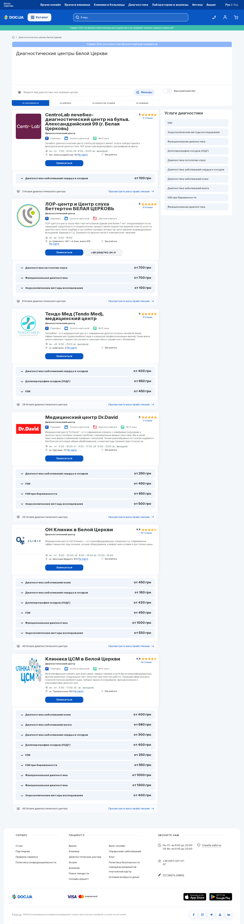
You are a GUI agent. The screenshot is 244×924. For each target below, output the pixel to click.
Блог (112, 856)
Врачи (72, 845)
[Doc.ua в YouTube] (220, 914)
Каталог (42, 17)
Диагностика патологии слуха (186, 160)
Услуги (73, 862)
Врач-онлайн (117, 845)
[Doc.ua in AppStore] (194, 897)
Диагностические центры (85, 856)
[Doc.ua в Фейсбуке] (193, 914)
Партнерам (23, 851)
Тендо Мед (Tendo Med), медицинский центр (74, 316)
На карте (83, 154)
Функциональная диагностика (186, 141)
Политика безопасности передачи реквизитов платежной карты (124, 867)
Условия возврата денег (124, 877)
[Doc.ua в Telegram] (211, 914)
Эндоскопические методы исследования (194, 132)
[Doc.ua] (14, 17)
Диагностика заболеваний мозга (188, 188)
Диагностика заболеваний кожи (188, 178)
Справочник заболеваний (125, 851)
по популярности (30, 103)
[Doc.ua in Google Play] (220, 897)
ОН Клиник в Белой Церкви (79, 530)
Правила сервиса (27, 856)
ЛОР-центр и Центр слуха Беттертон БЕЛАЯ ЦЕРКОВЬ (79, 206)
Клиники (74, 851)
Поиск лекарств (79, 873)
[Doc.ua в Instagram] (202, 914)
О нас (19, 845)
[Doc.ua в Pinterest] (228, 914)
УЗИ (170, 122)
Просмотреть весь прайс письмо (129, 191)
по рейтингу (65, 103)
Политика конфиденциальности (36, 862)
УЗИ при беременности (182, 197)
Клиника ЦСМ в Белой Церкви (82, 659)
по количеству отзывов (103, 103)
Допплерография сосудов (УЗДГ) (188, 150)
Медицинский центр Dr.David (81, 417)
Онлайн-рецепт (79, 879)
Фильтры (146, 92)
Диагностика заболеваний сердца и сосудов (196, 169)
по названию (142, 103)
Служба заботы (211, 845)
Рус (227, 4)
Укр (235, 4)
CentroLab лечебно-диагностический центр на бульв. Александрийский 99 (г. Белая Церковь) (87, 122)
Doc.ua (18, 914)
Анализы (74, 867)
